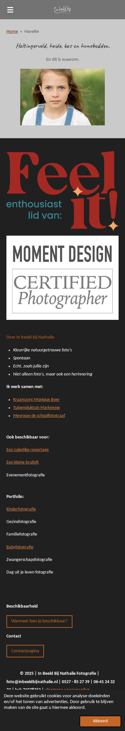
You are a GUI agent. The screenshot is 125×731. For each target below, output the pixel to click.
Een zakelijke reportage (27, 449)
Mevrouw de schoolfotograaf (39, 415)
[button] (113, 74)
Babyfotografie (19, 547)
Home (12, 31)
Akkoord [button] (100, 721)
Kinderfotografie (21, 509)
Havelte (31, 31)
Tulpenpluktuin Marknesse (36, 407)
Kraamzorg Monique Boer (36, 399)
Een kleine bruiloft (22, 462)
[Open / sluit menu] (10, 9)
